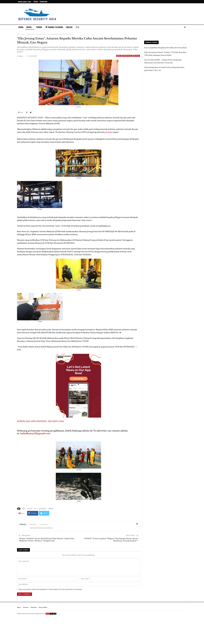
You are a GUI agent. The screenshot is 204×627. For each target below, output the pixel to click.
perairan (108, 132)
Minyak (51, 508)
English (69, 27)
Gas (35, 508)
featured (29, 508)
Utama (20, 27)
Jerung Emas (42, 508)
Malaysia (136, 55)
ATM (63, 226)
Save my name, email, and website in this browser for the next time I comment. (50, 589)
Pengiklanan (43, 2)
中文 (77, 27)
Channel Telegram (55, 27)
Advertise (34, 607)
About (19, 607)
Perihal (35, 2)
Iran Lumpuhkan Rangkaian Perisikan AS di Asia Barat (165, 48)
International (127, 55)
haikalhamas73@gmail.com (35, 433)
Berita (29, 27)
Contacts (25, 607)
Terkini (39, 27)
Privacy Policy (43, 607)
